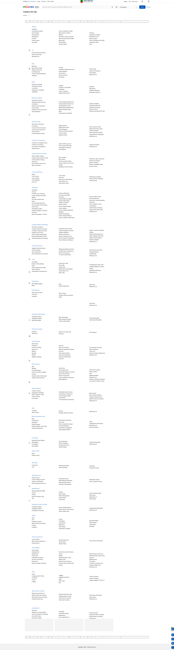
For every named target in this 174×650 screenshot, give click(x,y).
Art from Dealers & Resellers (39, 52)
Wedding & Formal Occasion (66, 166)
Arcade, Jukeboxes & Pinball (39, 195)
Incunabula (34, 42)
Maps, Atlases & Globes (64, 33)
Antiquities (34, 29)
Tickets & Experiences (37, 537)
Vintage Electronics (94, 252)
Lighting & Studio (63, 135)
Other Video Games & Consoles (39, 597)
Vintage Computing (94, 239)
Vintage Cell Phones (94, 144)
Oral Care (61, 351)
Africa (33, 517)
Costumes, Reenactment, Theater (40, 158)
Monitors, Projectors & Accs (65, 236)
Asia (33, 519)
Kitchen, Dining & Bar (64, 375)
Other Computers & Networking (66, 238)
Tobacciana (92, 202)
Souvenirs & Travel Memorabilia (97, 200)
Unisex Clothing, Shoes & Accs (66, 163)
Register (34, 1)
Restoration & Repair (94, 479)
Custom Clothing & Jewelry (38, 479)
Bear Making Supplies (37, 283)
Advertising (34, 190)
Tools (90, 373)
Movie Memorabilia (36, 320)
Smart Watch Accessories (65, 147)
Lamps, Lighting (62, 208)
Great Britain (62, 521)
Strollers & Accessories (94, 70)
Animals (34, 191)
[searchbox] (80, 7)
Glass (33, 453)
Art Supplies (35, 262)
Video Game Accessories (65, 598)
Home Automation (36, 250)
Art (32, 50)
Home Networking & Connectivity (40, 238)
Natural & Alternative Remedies (66, 349)
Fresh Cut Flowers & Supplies (39, 372)
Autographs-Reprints (37, 318)
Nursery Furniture (63, 75)
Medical (34, 355)
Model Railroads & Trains (65, 557)
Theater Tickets (62, 543)
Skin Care (61, 358)
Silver (90, 44)
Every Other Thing (36, 616)
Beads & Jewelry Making (38, 263)
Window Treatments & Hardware (97, 379)
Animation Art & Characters (38, 193)
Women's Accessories (94, 160)
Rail (60, 582)
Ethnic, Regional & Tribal (38, 394)
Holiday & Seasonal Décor (38, 377)
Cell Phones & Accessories (38, 140)
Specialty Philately (93, 520)
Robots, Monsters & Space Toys (97, 555)
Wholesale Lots (35, 56)
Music (33, 408)
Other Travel (62, 581)
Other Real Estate (63, 467)
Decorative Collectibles (64, 195)
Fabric (33, 265)
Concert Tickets (35, 539)
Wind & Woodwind (93, 427)
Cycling (33, 492)
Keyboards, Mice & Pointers (65, 228)
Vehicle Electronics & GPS (95, 250)
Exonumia (61, 177)
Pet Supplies (35, 438)
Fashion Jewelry (36, 396)
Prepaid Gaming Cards (37, 599)
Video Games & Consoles (38, 591)
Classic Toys (35, 555)
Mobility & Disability (36, 356)
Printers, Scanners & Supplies (96, 230)
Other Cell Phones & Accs (65, 143)
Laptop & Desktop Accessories (66, 230)
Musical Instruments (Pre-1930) (66, 38)
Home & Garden (36, 364)
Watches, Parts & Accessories (96, 398)
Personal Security (93, 612)
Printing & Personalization (65, 484)
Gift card (44, 1)
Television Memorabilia (64, 321)
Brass (33, 418)
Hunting (61, 492)
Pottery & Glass (35, 451)
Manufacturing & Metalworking (66, 107)
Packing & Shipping (94, 103)
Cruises (34, 579)
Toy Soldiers (92, 561)
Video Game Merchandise (95, 595)
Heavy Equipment (36, 111)
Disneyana (61, 197)
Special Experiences (64, 540)
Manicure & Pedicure (64, 347)
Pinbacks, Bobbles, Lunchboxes (39, 210)
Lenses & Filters (63, 133)
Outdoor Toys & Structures (65, 561)
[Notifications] (142, 1)
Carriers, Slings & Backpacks (39, 73)
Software (91, 232)
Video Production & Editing (95, 132)
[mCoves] (28, 7)
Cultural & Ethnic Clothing (38, 159)
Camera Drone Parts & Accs (38, 129)
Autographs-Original (37, 316)
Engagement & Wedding (38, 392)
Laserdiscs (34, 296)
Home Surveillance (36, 252)
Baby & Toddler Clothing (38, 156)
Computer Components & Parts (39, 230)
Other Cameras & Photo (95, 127)
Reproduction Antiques (94, 34)
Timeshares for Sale (94, 468)
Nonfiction (91, 86)
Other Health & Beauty (64, 353)
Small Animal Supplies (94, 442)
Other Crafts (62, 272)
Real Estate (34, 462)
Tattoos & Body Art (93, 349)
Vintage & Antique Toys (95, 565)
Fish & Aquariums (63, 441)
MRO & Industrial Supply (65, 109)
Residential (92, 466)
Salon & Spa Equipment (64, 355)
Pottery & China (35, 455)
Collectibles (35, 187)
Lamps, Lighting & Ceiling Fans (66, 377)
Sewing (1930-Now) (94, 198)
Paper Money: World (64, 183)
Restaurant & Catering (94, 107)
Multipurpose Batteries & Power (66, 249)
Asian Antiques (35, 33)
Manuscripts (62, 40)
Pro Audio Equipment (64, 425)
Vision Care (92, 351)
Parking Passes (35, 543)
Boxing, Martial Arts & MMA (38, 490)
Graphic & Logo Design (37, 481)
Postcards (34, 212)
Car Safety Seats (36, 71)
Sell (129, 1)
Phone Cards (35, 206)
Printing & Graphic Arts (94, 105)
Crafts (33, 259)
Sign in (29, 1)
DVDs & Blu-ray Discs (37, 292)
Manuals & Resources (64, 234)
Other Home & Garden (94, 369)
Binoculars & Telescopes (38, 124)
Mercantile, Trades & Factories (66, 36)
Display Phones (35, 148)
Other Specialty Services (65, 482)
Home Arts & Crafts (63, 263)
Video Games (92, 597)
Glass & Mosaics (36, 269)
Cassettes (34, 410)
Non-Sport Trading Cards (38, 199)
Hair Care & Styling (36, 347)
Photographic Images (37, 208)
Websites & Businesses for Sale (97, 111)
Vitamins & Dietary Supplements (97, 353)
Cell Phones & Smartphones (39, 146)
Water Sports (92, 495)
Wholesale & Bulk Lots (94, 92)
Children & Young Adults (65, 87)
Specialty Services (36, 475)
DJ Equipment (35, 420)
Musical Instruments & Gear (38, 416)
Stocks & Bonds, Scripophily (96, 178)
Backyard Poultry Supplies (38, 440)
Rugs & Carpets (93, 38)
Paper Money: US (63, 181)
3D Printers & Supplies (37, 227)
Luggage (61, 575)
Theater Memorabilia (94, 318)
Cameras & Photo (36, 121)
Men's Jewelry (92, 393)
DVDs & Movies (35, 290)
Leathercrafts (62, 267)
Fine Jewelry (35, 398)
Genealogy (61, 611)
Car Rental (34, 578)
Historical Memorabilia (64, 200)
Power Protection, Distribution (66, 240)
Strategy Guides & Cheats (65, 596)
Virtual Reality (92, 253)
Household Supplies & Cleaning (66, 372)
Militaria (34, 197)
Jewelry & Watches (36, 388)
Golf (33, 498)
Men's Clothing (62, 157)
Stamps (33, 515)
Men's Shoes (62, 159)
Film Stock (34, 294)
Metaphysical (62, 615)
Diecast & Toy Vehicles (37, 559)
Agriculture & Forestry (37, 100)
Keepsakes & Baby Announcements (67, 69)
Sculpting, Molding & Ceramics (96, 266)
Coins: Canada (35, 178)
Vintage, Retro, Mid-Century (96, 209)
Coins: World (62, 175)
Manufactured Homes (64, 465)
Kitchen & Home (63, 204)
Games (60, 553)
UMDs (60, 297)
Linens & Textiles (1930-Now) (66, 210)
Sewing (91, 268)
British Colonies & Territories (39, 523)
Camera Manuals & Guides (38, 133)
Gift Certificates (93, 332)
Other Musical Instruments (65, 420)
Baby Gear (34, 66)
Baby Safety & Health (37, 68)
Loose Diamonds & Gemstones (66, 399)
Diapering (34, 75)
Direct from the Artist (36, 54)
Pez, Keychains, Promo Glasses (39, 205)
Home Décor (62, 368)
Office (60, 111)
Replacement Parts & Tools (95, 128)
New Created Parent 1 (64, 617)
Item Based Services (64, 478)
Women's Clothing (93, 162)
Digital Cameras (63, 125)
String (90, 421)
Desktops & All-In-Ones (37, 232)
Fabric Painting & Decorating (39, 267)
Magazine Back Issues (64, 93)
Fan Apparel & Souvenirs (38, 510)
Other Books (92, 88)
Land (33, 467)
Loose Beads (62, 397)
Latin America (62, 523)
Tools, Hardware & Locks (95, 204)
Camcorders (35, 126)
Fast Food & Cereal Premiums (66, 552)
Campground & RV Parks (38, 576)
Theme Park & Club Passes (96, 540)
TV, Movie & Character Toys (96, 563)
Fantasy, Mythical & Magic (65, 198)
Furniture (34, 38)
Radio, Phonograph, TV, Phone (39, 214)
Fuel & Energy (35, 107)
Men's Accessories (36, 165)
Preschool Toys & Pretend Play (66, 563)
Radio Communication (64, 253)
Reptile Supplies (63, 447)
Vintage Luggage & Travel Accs (96, 580)
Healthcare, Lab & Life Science (39, 109)
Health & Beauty (36, 341)
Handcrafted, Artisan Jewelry (66, 392)
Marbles (61, 555)
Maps (60, 579)
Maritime (61, 34)
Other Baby (61, 77)
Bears (33, 285)
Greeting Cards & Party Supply (39, 376)
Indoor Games (62, 494)
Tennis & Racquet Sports (95, 493)
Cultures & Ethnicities (64, 193)
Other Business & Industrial (65, 113)
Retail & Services (93, 109)
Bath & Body (35, 343)
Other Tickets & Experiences (38, 541)
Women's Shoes (93, 166)
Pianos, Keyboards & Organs (66, 424)
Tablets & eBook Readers (95, 237)
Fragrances (34, 345)
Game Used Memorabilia (65, 507)
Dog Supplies (35, 446)
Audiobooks (35, 91)
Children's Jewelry (36, 390)
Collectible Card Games (37, 557)
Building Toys (35, 553)
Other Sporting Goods (64, 495)
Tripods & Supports (94, 130)
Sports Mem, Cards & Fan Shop (39, 504)
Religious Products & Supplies (96, 614)
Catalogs (61, 85)
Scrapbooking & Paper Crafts (96, 264)
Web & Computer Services (95, 481)
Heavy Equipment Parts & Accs (66, 103)
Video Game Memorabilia (95, 320)
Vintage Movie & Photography (96, 134)
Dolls (60, 284)
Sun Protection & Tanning (95, 347)
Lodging (34, 581)
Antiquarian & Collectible (38, 90)
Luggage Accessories (64, 577)
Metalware (61, 212)
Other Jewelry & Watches (95, 395)
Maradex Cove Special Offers (39, 612)
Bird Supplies (35, 442)
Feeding (61, 67)
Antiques (34, 26)
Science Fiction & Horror (95, 196)
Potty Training (92, 69)
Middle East (62, 524)
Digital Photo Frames (64, 127)
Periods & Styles (63, 44)
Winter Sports (92, 498)
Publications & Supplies (95, 176)
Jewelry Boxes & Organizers (65, 394)
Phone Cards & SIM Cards (65, 145)
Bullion (33, 174)
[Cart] (149, 1)
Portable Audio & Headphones (66, 251)
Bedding (34, 368)
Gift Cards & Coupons (37, 329)
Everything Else (35, 608)
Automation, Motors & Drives (39, 102)
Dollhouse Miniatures (64, 286)
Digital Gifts (34, 333)
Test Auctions (92, 618)
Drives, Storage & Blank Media (39, 234)
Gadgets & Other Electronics (38, 248)
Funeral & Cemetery (37, 618)
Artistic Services (36, 477)
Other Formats (62, 293)
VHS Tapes (92, 303)
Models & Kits (62, 559)
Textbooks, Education (94, 90)
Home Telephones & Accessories (40, 253)
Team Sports (62, 499)
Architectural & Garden (37, 31)
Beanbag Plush (35, 552)
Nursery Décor (62, 73)
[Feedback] (172, 643)
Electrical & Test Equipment (38, 106)
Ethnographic (35, 36)
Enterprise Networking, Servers (39, 236)
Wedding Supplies (93, 375)
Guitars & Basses (36, 424)
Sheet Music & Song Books (65, 427)
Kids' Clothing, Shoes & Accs (39, 163)
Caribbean (34, 527)
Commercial (35, 465)
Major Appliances (63, 379)
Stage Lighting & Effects (64, 429)
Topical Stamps (93, 522)
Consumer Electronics (37, 245)
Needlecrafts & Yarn (63, 270)
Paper (33, 201)
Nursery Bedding (63, 71)
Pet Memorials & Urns (64, 445)
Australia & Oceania (36, 521)
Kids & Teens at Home (64, 373)
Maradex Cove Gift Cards (65, 331)
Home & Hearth (35, 40)
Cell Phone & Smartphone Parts (39, 142)
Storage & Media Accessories (66, 295)
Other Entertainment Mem (65, 319)
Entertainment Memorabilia (38, 314)
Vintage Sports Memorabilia (96, 508)
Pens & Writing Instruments (38, 203)
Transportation (92, 206)
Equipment (34, 422)
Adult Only (34, 610)
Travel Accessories (93, 576)
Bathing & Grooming (37, 70)
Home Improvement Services (39, 483)
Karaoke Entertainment (37, 428)
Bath (33, 366)
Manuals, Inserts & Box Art (38, 593)
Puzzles (61, 565)
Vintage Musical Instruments (96, 423)
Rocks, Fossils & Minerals (65, 215)
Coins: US (34, 182)
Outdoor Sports (62, 497)
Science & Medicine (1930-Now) (66, 217)
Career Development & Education (40, 614)
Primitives (91, 33)
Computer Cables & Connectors (39, 229)
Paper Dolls (92, 284)
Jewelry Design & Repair (65, 395)
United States (92, 524)
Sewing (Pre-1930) (93, 42)
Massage (34, 353)
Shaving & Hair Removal (65, 356)
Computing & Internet (37, 86)
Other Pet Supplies (63, 443)
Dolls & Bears (35, 281)
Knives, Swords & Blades (65, 206)
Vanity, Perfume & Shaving (95, 207)
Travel (33, 571)
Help (50, 1)
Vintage (61, 165)
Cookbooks (61, 89)
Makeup (34, 351)
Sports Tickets (62, 542)
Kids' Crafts (61, 265)
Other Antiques (62, 42)
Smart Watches (62, 149)
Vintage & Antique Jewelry (95, 397)
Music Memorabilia (63, 317)
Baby (33, 63)
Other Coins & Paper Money (65, 179)
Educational (35, 561)
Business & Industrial (37, 98)
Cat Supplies (35, 444)
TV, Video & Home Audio (65, 254)
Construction (35, 104)
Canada (34, 525)
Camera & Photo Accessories (39, 127)
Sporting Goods (35, 488)
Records (61, 411)
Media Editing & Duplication (65, 480)
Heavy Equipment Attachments (66, 102)
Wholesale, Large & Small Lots (96, 158)
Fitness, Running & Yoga (38, 496)
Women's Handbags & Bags (96, 164)
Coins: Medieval (36, 180)
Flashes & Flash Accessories (66, 131)
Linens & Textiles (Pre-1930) (65, 31)
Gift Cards (61, 333)
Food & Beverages (36, 370)
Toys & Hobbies (35, 547)
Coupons (34, 331)
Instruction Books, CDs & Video (39, 426)
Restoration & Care (94, 36)
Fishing (33, 494)
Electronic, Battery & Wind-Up (39, 563)
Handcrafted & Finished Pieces (39, 271)
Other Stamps (62, 526)
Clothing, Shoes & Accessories (39, 153)
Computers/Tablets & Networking (40, 224)
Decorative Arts (35, 34)
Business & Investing (37, 84)
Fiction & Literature (63, 91)
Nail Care (61, 345)
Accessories (35, 88)
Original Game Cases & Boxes (39, 595)
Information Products (64, 613)
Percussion (61, 422)
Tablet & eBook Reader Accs (96, 234)
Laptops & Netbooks (64, 232)
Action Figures (35, 550)
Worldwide (91, 526)
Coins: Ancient (35, 176)
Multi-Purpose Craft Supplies (66, 269)
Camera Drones (35, 131)
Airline (33, 574)
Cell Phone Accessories (37, 144)
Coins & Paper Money (37, 172)
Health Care (35, 349)
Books (33, 82)
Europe (60, 519)
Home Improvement (63, 370)
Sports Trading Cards (64, 511)
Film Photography (63, 129)
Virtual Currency (93, 180)
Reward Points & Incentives (96, 616)
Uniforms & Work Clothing (65, 161)
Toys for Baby (92, 72)
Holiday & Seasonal (63, 202)
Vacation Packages (94, 578)
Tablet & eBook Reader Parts (96, 236)
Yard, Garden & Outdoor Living (96, 381)
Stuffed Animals (93, 559)
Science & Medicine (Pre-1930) (96, 40)
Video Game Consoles (64, 600)
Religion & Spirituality (64, 213)
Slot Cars (91, 557)
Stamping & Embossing (95, 270)
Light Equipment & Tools (65, 105)
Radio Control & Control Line (96, 553)
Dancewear (34, 161)
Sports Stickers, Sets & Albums (66, 509)
